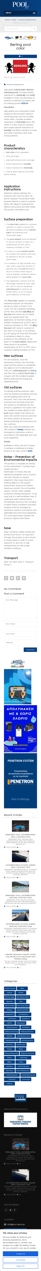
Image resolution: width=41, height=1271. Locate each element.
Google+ (18, 578)
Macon (21, 992)
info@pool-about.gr (16, 1224)
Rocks (9, 1057)
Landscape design (28, 1075)
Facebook (6, 578)
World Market (10, 1005)
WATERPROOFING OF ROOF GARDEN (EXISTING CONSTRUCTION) (20, 925)
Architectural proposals (23, 1015)
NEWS (9, 1023)
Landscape (26, 1079)
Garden (9, 1036)
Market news (21, 1044)
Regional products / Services (27, 1054)
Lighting (9, 1083)
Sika (20, 1001)
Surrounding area (11, 1053)
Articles (9, 1010)
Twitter (12, 578)
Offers (9, 1062)
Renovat (9, 1001)
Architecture (9, 1014)
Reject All (20, 1266)
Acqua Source (10, 988)
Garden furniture (23, 1010)
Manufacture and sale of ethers (23, 1036)
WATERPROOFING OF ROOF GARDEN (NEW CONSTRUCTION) (20, 866)
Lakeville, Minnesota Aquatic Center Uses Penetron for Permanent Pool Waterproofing (20, 956)
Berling (33, 371)
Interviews (9, 1070)
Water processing (11, 1031)
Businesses (21, 1023)
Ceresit (9, 992)
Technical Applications (27, 20)
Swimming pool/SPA (23, 1058)
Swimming (9, 1044)
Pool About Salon (23, 997)
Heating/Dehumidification (27, 1031)
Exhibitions (26, 1027)
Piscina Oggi (9, 997)
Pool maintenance (23, 1070)
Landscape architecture (12, 1019)
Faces (21, 1062)
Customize (20, 1260)
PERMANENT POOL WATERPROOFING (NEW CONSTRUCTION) (20, 836)
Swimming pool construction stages (23, 1067)
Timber (9, 1049)
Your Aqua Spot (23, 1005)
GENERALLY (26, 1018)
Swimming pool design (11, 1075)
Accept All (20, 1254)
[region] (20, 1250)
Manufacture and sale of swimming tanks (12, 1041)
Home (7, 20)
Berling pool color (14, 77)
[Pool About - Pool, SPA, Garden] (20, 6)
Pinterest (24, 578)
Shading (9, 1066)
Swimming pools (27, 1040)
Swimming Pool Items (11, 1028)
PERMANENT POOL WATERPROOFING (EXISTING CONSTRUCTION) (20, 897)
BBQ (22, 988)
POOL (14, 20)
